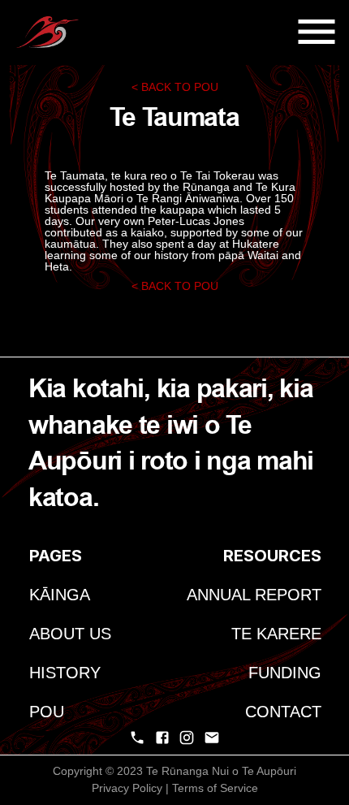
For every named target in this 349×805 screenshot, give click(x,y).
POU (46, 712)
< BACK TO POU (174, 86)
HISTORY (65, 673)
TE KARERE (276, 634)
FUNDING (284, 673)
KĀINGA (59, 595)
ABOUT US (70, 634)
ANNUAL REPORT (254, 595)
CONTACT (283, 712)
